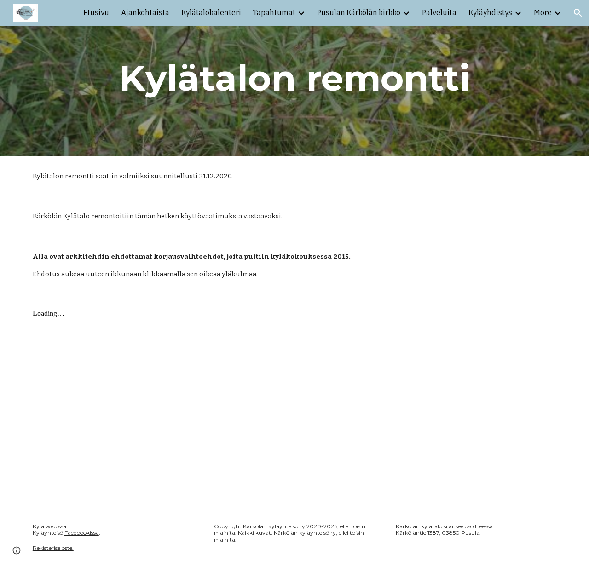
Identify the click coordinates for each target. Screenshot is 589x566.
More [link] (543, 12)
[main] (294, 78)
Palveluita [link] (439, 12)
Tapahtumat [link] (274, 12)
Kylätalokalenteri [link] (211, 12)
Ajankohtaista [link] (145, 12)
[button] (578, 13)
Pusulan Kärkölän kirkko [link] (358, 12)
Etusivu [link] (96, 12)
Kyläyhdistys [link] (490, 12)
